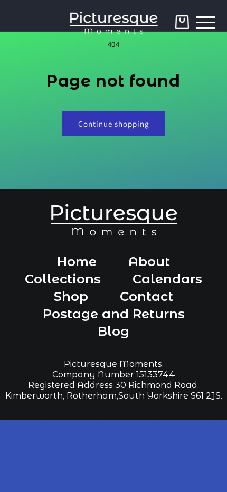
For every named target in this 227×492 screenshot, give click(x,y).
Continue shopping (113, 124)
